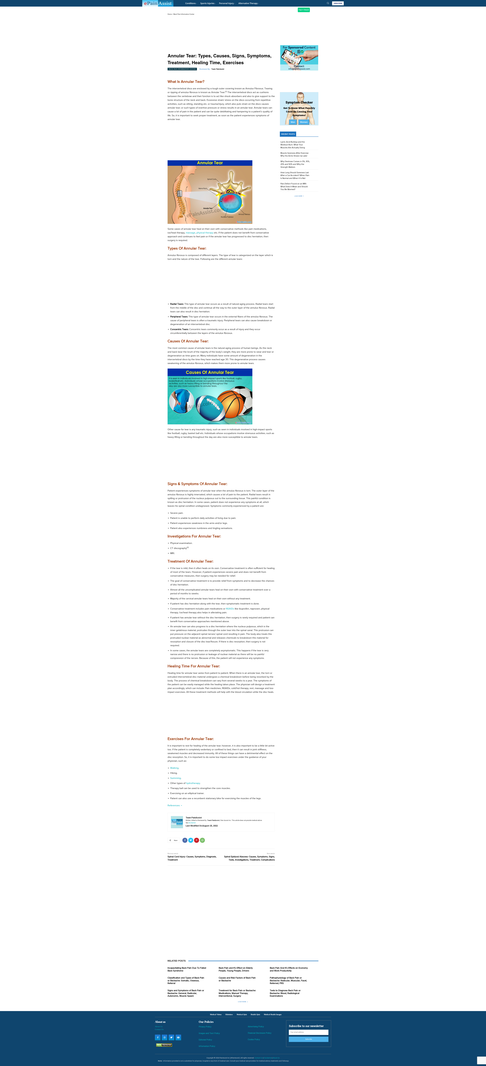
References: (174, 805)
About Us (159, 1026)
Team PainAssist (217, 69)
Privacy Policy (205, 1026)
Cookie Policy (254, 1039)
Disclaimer (268, 1058)
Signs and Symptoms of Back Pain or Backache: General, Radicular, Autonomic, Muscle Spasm (186, 993)
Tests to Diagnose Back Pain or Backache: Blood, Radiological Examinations (285, 993)
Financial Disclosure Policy (259, 1033)
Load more (298, 196)
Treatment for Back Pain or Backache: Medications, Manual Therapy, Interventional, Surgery (237, 993)
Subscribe (308, 1039)
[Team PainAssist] (177, 822)
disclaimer (192, 823)
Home (170, 14)
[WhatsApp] (202, 840)
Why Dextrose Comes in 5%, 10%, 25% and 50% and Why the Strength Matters (295, 164)
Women (304, 122)
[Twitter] (190, 840)
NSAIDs (230, 609)
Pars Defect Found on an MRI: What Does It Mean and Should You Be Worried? (294, 187)
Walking (174, 768)
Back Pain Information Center (184, 14)
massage (190, 233)
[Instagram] (164, 1037)
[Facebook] (184, 840)
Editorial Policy (205, 1040)
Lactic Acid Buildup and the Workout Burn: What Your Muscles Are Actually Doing (292, 145)
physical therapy (204, 233)
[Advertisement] (221, 34)
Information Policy (207, 1046)
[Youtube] (178, 1037)
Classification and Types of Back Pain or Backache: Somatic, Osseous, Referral (186, 980)
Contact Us (159, 1029)
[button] (328, 3)
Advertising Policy (256, 1026)
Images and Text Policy (209, 1033)
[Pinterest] (196, 840)
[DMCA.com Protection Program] (163, 1046)
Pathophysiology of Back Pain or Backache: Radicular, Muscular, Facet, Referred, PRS (288, 980)
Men (293, 122)
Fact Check (304, 10)
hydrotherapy (193, 783)
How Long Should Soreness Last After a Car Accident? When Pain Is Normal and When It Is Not (294, 175)
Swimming (175, 778)
